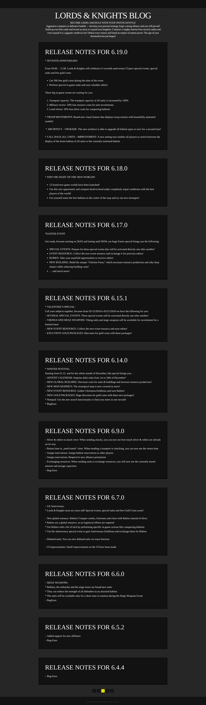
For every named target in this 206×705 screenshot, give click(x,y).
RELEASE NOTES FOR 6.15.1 (86, 298)
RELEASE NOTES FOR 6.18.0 (86, 168)
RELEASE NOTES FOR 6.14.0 (86, 360)
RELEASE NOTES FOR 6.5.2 (84, 627)
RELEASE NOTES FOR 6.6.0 (84, 573)
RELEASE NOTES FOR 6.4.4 (84, 667)
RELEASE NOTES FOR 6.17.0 (86, 224)
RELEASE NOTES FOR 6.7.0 (84, 497)
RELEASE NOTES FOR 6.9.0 (84, 430)
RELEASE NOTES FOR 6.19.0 (86, 51)
